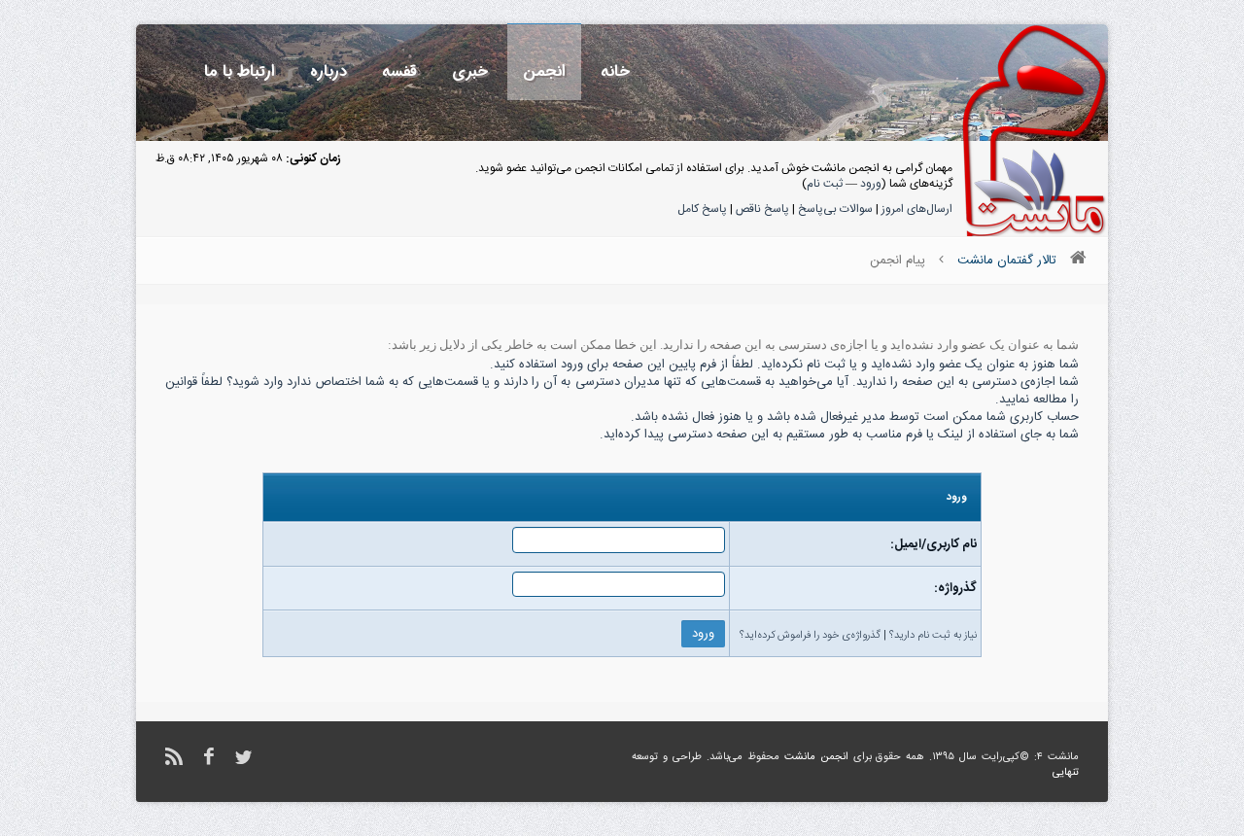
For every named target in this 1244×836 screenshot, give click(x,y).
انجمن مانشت (816, 757)
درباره (328, 71)
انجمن (544, 71)
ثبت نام (825, 183)
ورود (870, 183)
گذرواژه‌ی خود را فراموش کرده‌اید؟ (810, 635)
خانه (615, 71)
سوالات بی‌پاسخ (835, 209)
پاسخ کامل (702, 209)
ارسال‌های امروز (916, 209)
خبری (470, 71)
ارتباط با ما (239, 71)
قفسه (399, 71)
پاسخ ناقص (762, 209)
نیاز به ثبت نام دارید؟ (933, 635)
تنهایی (1066, 773)
